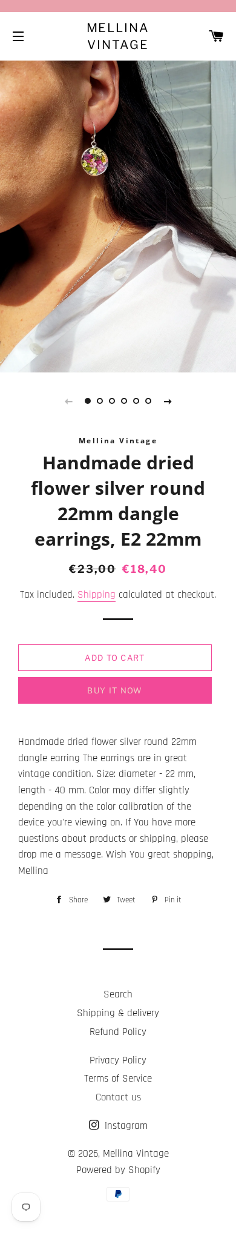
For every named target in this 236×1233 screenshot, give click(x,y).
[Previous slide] (68, 401)
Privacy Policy (118, 1060)
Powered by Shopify (118, 1170)
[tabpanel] (118, 215)
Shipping (96, 594)
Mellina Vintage (118, 36)
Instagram (125, 1125)
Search (118, 994)
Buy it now (114, 690)
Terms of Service (118, 1078)
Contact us (118, 1097)
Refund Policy (118, 1032)
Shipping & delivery (118, 1013)
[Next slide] (167, 401)
